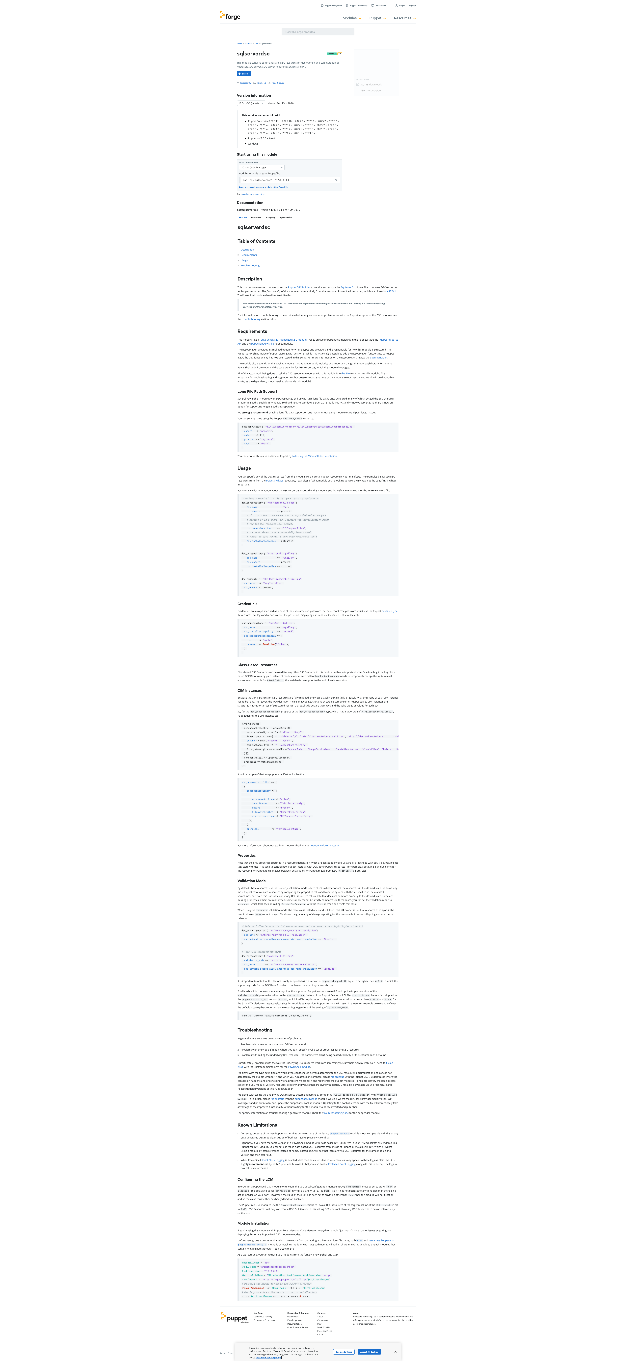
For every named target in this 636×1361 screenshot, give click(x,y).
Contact (320, 1334)
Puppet (375, 17)
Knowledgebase (294, 1320)
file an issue (337, 1076)
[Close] (395, 1351)
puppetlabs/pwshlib (262, 343)
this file (345, 373)
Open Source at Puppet (298, 1327)
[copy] (336, 180)
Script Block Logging (273, 1160)
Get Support (292, 1316)
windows (253, 143)
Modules (350, 17)
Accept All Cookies (369, 1352)
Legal (222, 1353)
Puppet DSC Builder (299, 287)
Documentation (294, 1323)
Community (322, 1320)
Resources (402, 17)
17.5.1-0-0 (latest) (248, 103)
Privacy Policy (234, 1353)
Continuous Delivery (263, 1316)
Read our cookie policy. (268, 1357)
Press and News (324, 1331)
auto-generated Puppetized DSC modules (284, 339)
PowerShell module (299, 1066)
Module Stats (362, 79)
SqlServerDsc (348, 287)
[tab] (243, 217)
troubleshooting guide (336, 1112)
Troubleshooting (250, 265)
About (320, 1316)
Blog (319, 1323)
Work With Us (323, 1327)
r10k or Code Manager (253, 167)
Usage (244, 260)
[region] (318, 1352)
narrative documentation (325, 845)
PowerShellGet (274, 480)
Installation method (248, 163)
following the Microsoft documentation (314, 456)
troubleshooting (251, 319)
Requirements (249, 254)
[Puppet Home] (235, 1323)
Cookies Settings (344, 1352)
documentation (378, 357)
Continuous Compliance (264, 1320)
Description (247, 249)
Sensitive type (390, 611)
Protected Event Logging (342, 1164)
